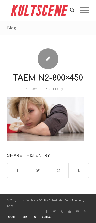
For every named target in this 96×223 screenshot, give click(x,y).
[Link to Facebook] (46, 211)
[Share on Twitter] (38, 170)
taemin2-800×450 (48, 78)
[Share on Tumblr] (79, 170)
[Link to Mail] (77, 211)
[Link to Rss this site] (85, 211)
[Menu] (82, 10)
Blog (11, 28)
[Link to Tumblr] (62, 211)
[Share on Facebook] (17, 170)
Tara (67, 89)
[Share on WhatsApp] (58, 170)
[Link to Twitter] (54, 211)
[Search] (70, 10)
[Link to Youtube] (69, 211)
